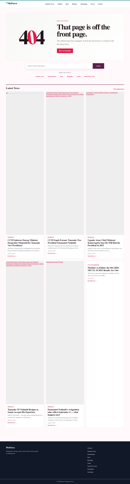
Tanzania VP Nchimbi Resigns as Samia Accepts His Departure (23, 411)
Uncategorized (93, 265)
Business (74, 4)
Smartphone (90, 469)
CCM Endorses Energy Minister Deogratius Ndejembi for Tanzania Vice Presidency (24, 242)
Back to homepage (65, 51)
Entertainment (52, 76)
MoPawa (10, 447)
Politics (11, 237)
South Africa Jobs (89, 76)
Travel (93, 4)
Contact (100, 4)
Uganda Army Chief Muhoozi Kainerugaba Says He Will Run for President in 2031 (104, 242)
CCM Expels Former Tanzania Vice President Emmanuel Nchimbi (64, 241)
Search (98, 66)
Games (79, 76)
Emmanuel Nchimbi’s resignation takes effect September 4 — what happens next (63, 412)
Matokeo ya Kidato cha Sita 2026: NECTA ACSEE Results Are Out (103, 269)
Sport (67, 4)
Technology (83, 4)
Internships (90, 472)
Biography (70, 76)
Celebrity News (49, 4)
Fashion (59, 4)
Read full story (12, 256)
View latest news (118, 89)
